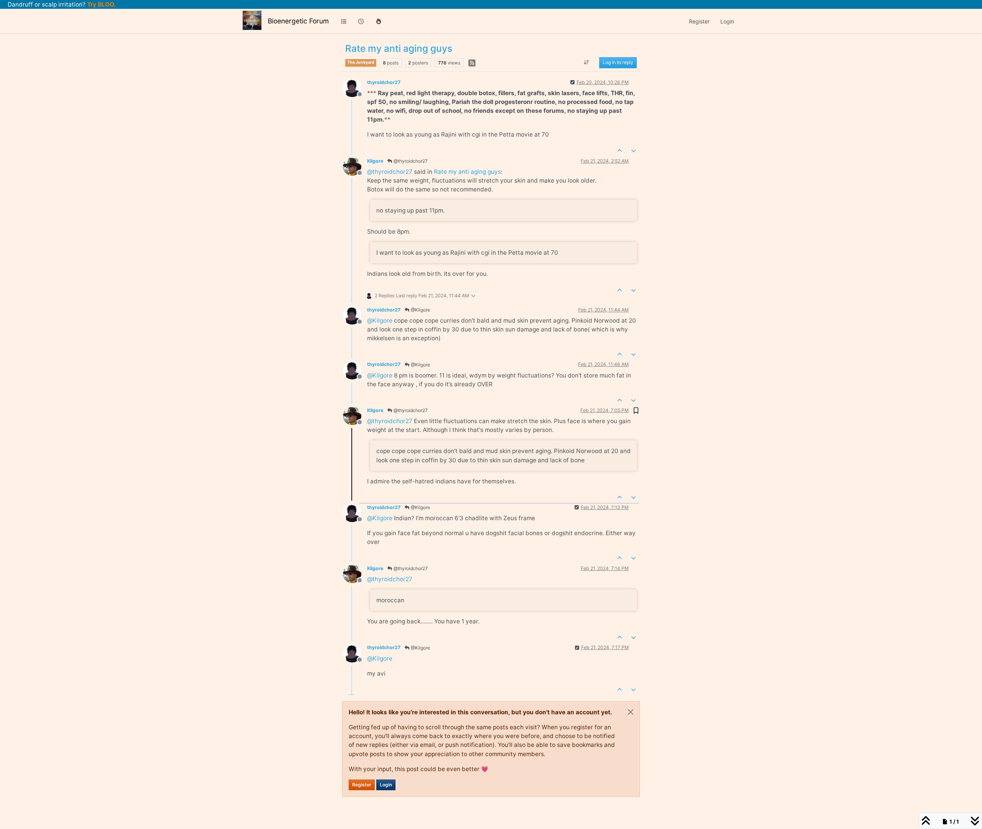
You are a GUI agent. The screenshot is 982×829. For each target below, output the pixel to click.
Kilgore (375, 161)
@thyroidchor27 (410, 161)
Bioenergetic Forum (298, 21)
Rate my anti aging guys (467, 171)
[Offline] (355, 87)
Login (386, 785)
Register (361, 785)
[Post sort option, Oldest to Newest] (586, 63)
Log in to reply (618, 63)
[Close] (630, 712)
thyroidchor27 (383, 82)
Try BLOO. (101, 4)
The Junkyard (360, 62)
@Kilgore (420, 310)
